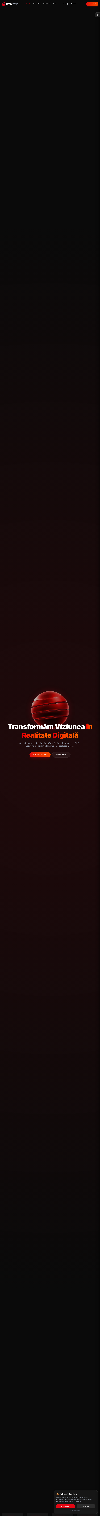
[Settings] (97, 14)
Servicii (45, 4)
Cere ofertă (92, 4)
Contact (73, 4)
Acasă (28, 4)
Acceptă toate (65, 1506)
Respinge (86, 1506)
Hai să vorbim (61, 755)
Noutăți (65, 4)
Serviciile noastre (40, 755)
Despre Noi (36, 4)
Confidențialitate (78, 1510)
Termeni (71, 1510)
